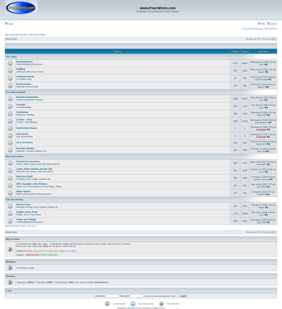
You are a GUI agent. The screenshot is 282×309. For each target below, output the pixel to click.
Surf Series (22, 134)
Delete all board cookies (15, 226)
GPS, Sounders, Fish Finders (31, 184)
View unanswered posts (16, 34)
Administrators (33, 255)
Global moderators (49, 255)
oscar (261, 172)
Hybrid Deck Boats (26, 128)
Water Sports (23, 191)
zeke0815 (261, 187)
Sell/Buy (20, 69)
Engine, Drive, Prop (26, 212)
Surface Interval (261, 179)
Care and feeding (14, 199)
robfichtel (261, 194)
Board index (11, 39)
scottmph (261, 129)
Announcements (25, 76)
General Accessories (28, 161)
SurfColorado (261, 79)
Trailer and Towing (26, 219)
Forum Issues (23, 84)
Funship (20, 104)
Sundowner (22, 112)
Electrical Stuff (24, 176)
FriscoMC (261, 164)
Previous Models (25, 148)
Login (10, 24)
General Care (23, 204)
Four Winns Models (15, 92)
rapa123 (261, 87)
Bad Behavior (261, 122)
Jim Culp (261, 151)
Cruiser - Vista (24, 119)
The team (32, 226)
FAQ (262, 24)
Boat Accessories (14, 156)
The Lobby (11, 57)
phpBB (131, 308)
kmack (261, 72)
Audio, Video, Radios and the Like (34, 169)
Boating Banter (24, 61)
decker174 (261, 144)
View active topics (37, 34)
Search (273, 24)
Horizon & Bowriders (27, 97)
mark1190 (261, 115)
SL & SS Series (24, 142)
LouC (261, 64)
